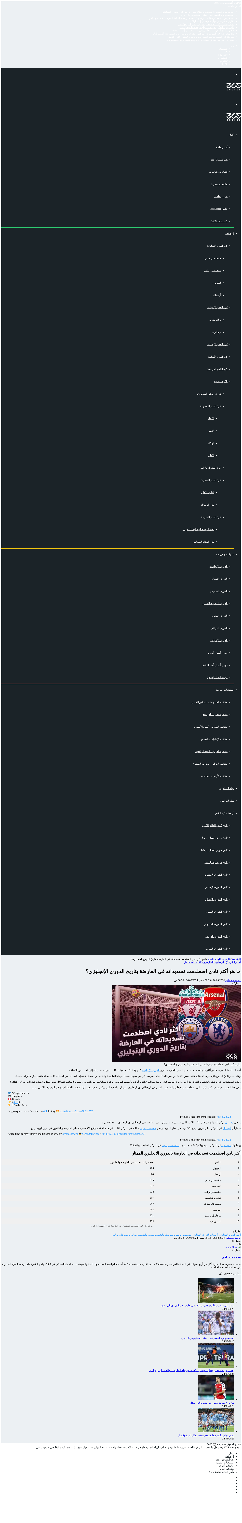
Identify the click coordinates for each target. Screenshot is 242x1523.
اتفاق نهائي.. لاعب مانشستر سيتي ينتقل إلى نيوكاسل (205, 24)
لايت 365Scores (219, 221)
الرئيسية (236, 959)
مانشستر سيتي (212, 258)
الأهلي (211, 455)
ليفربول (217, 282)
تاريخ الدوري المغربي (216, 948)
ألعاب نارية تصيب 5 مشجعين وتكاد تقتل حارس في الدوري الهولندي (198, 11)
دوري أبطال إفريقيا (217, 677)
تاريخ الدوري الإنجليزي (216, 874)
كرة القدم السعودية (210, 406)
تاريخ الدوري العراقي (216, 936)
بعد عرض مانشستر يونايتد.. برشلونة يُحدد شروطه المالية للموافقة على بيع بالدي (191, 18)
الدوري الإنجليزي (219, 566)
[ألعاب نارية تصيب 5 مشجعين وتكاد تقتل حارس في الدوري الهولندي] (216, 1302)
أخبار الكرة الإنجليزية (230, 962)
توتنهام (177, 1234)
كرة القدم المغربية (211, 517)
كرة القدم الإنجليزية (217, 245)
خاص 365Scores (219, 208)
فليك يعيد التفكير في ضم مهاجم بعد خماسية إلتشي (206, 27)
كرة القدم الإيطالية (217, 344)
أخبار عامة (222, 147)
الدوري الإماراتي (219, 640)
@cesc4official (70, 1134)
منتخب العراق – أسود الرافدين (211, 751)
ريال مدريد (215, 319)
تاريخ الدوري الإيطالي (216, 899)
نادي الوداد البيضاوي (203, 541)
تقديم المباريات (219, 159)
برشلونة (216, 332)
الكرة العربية (221, 381)
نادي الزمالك (207, 504)
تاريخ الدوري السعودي (216, 924)
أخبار (231, 134)
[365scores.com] (234, 89)
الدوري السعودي (219, 591)
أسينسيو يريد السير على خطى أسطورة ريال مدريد (207, 14)
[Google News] (232, 1247)
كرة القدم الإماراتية (210, 467)
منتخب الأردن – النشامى (214, 776)
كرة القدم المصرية (211, 480)
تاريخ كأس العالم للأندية (215, 825)
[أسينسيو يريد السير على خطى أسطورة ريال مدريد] (216, 1334)
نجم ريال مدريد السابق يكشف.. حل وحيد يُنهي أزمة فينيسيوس (200, 39)
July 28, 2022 (224, 1116)
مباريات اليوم (227, 800)
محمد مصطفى (233, 980)
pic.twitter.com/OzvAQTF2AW (76, 1111)
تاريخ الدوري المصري (216, 911)
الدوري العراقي (219, 628)
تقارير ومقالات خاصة (219, 959)
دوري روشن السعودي (209, 393)
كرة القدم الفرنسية (217, 369)
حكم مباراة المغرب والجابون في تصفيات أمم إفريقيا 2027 (203, 30)
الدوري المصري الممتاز (215, 603)
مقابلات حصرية (219, 184)
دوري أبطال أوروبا (218, 652)
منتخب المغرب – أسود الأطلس (211, 726)
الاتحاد (211, 418)
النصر (211, 430)
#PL (15, 1102)
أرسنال (217, 295)
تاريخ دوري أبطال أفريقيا (214, 850)
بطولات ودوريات (225, 554)
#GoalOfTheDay (90, 1134)
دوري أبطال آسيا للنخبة (215, 665)
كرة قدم (229, 233)
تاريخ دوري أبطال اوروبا (215, 837)
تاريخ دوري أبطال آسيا (216, 862)
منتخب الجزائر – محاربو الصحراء (210, 763)
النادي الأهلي (207, 492)
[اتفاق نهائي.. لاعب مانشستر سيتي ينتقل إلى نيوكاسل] (216, 1431)
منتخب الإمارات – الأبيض (214, 739)
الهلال (211, 443)
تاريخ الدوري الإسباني (216, 887)
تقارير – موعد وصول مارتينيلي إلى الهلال (212, 21)
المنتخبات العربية (225, 689)
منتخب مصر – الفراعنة (215, 714)
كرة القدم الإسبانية (217, 307)
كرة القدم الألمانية (218, 356)
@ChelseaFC (109, 1134)
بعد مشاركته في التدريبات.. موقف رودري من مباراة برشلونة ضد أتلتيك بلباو (193, 33)
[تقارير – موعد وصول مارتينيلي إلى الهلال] (216, 1399)
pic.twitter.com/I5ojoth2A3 (131, 1134)
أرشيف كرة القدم (224, 813)
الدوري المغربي (219, 615)
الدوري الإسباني (219, 578)
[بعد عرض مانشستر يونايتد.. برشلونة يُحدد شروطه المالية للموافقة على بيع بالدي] (216, 1366)
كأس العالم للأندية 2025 (221, 1472)
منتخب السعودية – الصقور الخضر (210, 702)
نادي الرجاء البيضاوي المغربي (198, 529)
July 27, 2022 (224, 1139)
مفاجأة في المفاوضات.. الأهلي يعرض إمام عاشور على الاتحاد (201, 36)
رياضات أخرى (226, 788)
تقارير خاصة (221, 196)
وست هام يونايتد (121, 1234)
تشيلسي (226, 1145)
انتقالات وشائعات (218, 171)
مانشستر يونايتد (212, 270)
